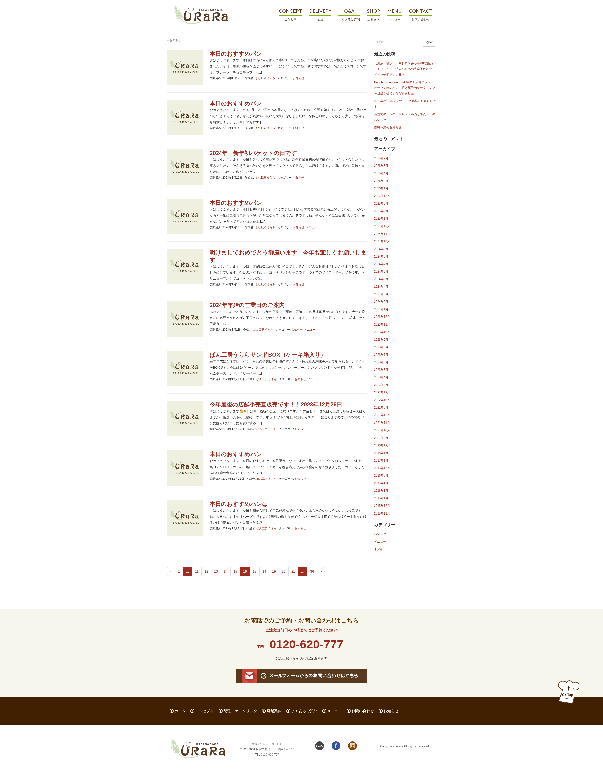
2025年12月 (382, 196)
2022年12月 (382, 392)
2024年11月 (382, 234)
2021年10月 (382, 430)
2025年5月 (381, 203)
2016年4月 (381, 483)
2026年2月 (381, 181)
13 (216, 571)
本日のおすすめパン (236, 53)
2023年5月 (381, 370)
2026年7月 (381, 158)
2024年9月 (381, 249)
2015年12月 (382, 505)
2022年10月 (382, 400)
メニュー (311, 227)
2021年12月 (382, 415)
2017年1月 (381, 460)
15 (235, 571)
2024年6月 (381, 271)
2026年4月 (381, 173)
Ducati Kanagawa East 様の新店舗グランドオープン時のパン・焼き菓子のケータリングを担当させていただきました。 (404, 87)
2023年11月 (382, 324)
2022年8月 (381, 407)
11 (197, 571)
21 (293, 571)
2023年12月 (382, 317)
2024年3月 (381, 294)
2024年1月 (381, 309)
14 (226, 571)
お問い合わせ (362, 711)
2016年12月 (382, 468)
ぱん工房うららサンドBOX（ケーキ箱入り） (268, 355)
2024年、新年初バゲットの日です (253, 153)
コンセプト (204, 711)
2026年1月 (381, 188)
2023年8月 (381, 347)
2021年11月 (382, 423)
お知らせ (298, 78)
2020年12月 (382, 445)
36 (312, 571)
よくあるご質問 (304, 711)
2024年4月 (381, 286)
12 (206, 571)
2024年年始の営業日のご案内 (247, 305)
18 (264, 571)
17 (255, 571)
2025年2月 (381, 211)
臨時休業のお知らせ (388, 127)
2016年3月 (381, 490)
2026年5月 (381, 166)
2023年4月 (381, 377)
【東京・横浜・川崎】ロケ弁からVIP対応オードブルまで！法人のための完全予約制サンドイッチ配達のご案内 (404, 68)
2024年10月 (382, 241)
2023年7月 (381, 354)
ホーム (180, 711)
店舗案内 (274, 711)
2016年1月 (381, 498)
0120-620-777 (306, 644)
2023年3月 (381, 385)
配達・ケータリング (240, 711)
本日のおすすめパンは (239, 504)
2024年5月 (381, 279)
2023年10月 (382, 332)
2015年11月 (382, 513)
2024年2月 (381, 301)
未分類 (378, 549)
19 (274, 571)
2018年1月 (381, 453)
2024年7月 (381, 264)
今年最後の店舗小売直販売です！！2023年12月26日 (276, 404)
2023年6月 (381, 362)
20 (283, 571)
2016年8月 (381, 475)
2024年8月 (381, 256)
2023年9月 (381, 339)
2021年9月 (381, 438)
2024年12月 (382, 226)
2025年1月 (381, 218)
